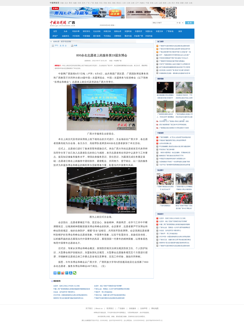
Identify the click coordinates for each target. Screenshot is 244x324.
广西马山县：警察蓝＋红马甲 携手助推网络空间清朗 (111, 289)
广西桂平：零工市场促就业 (103, 292)
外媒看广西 (138, 36)
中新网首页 (54, 3)
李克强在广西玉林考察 (166, 149)
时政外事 (76, 31)
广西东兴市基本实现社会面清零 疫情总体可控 (174, 49)
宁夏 (147, 3)
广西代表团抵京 (165, 206)
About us (99, 308)
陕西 (164, 3)
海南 (96, 3)
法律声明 (143, 308)
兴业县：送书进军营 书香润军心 (64, 292)
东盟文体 (159, 31)
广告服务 (121, 308)
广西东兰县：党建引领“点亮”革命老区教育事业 (110, 295)
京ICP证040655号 (115, 320)
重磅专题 (128, 36)
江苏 (124, 3)
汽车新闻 (76, 36)
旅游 (180, 31)
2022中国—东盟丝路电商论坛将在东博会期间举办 (70, 295)
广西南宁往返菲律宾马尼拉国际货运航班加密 (109, 298)
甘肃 (79, 3)
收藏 (75, 45)
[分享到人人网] (70, 272)
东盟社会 (148, 31)
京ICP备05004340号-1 (154, 320)
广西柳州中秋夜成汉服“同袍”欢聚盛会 (172, 61)
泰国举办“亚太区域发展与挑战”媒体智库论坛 (68, 298)
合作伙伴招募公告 (165, 143)
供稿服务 (132, 308)
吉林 (132, 3)
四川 (173, 3)
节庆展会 (107, 36)
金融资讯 (65, 36)
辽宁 (137, 3)
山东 (156, 3)
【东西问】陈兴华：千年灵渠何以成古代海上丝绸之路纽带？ (184, 98)
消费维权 (117, 36)
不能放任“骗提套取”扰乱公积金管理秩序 (172, 140)
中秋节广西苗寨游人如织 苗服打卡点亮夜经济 (174, 64)
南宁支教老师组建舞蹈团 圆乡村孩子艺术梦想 (174, 67)
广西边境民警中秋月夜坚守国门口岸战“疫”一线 (175, 52)
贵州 (83, 3)
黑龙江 (119, 3)
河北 (101, 3)
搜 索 (190, 23)
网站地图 (154, 308)
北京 (66, 3)
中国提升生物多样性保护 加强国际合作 (172, 159)
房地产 (55, 36)
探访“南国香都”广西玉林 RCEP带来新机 (172, 124)
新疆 (182, 3)
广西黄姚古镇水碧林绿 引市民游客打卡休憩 (174, 128)
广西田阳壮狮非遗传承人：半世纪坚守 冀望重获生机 (165, 117)
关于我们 (89, 308)
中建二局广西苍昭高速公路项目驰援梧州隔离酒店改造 (71, 289)
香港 (177, 3)
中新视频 (86, 36)
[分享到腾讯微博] (66, 272)
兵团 (186, 3)
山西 (160, 3)
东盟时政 (128, 31)
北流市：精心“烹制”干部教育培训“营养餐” (108, 286)
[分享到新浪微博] (63, 272)
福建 (75, 3)
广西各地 (169, 31)
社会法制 (96, 31)
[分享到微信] (74, 272)
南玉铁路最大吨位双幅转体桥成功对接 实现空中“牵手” (165, 98)
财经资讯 (86, 31)
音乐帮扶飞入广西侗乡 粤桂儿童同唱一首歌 (174, 121)
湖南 (114, 3)
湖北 (109, 3)
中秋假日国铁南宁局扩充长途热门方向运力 (173, 58)
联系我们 (110, 308)
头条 (65, 31)
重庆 (70, 3)
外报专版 (148, 36)
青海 (151, 3)
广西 (92, 3)
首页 (55, 31)
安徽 (62, 3)
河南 (105, 3)
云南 (190, 3)
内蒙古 (142, 3)
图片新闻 (96, 36)
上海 (169, 3)
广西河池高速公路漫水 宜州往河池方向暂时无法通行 (184, 117)
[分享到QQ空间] (59, 272)
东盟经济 (138, 31)
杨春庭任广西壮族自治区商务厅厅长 (171, 155)
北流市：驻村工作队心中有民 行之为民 (66, 286)
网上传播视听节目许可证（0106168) (94, 320)
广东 (88, 3)
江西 (128, 3)
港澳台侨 (117, 31)
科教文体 (107, 31)
